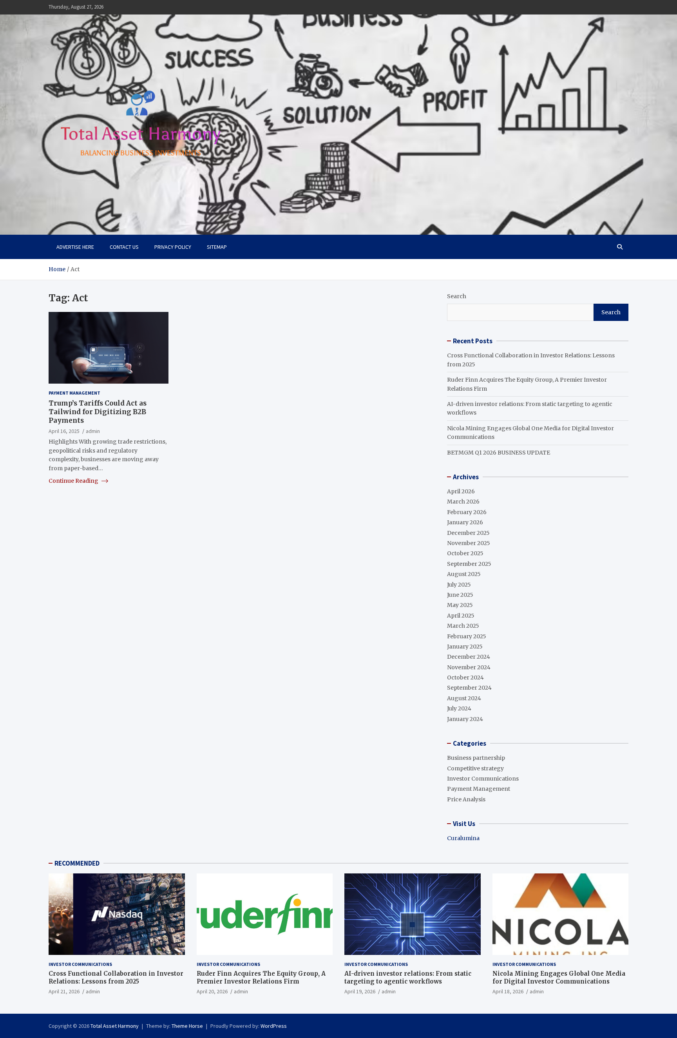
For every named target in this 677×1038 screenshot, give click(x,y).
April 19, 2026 (359, 991)
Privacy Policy (172, 246)
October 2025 (465, 553)
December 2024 (468, 656)
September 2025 (469, 563)
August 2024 (464, 698)
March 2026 (463, 501)
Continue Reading (74, 480)
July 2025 (459, 584)
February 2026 (467, 512)
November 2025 (468, 543)
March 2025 (463, 625)
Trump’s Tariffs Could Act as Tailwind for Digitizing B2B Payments (98, 411)
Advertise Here (75, 246)
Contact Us (124, 246)
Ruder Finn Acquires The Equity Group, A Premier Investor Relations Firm (261, 977)
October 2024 (465, 677)
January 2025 (465, 646)
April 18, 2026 (507, 991)
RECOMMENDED (77, 863)
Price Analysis (466, 799)
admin (93, 431)
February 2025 (466, 636)
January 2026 (465, 522)
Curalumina (463, 838)
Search (456, 296)
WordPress (274, 1025)
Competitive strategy (475, 768)
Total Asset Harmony (115, 1025)
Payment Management (74, 393)
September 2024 (469, 687)
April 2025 (460, 615)
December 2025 (468, 532)
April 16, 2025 (64, 431)
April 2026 (461, 491)
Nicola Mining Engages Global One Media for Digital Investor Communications (558, 977)
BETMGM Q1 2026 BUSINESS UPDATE (498, 452)
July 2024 (459, 708)
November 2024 (469, 667)
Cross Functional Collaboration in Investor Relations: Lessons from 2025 (116, 977)
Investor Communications (483, 778)
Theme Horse (187, 1025)
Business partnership (476, 757)
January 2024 (465, 719)
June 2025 (460, 594)
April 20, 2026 (212, 991)
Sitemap (217, 246)
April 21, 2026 (64, 991)
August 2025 (464, 574)
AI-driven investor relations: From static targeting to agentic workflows (407, 977)
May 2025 (460, 605)
